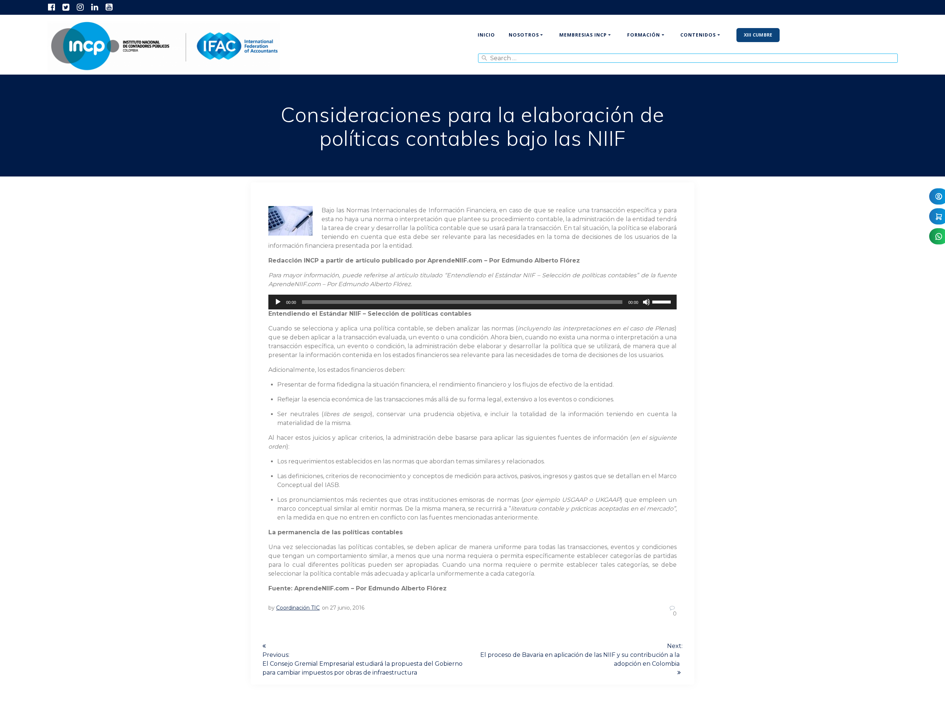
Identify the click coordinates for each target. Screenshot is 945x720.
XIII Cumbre (758, 35)
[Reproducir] (278, 302)
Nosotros (524, 35)
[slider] (662, 301)
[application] (472, 302)
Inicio (486, 35)
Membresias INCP (583, 35)
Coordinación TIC (298, 607)
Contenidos (698, 35)
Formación (643, 35)
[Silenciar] (646, 302)
